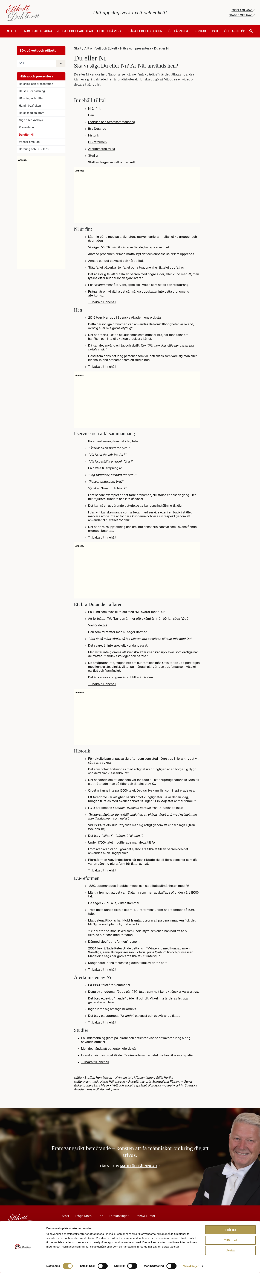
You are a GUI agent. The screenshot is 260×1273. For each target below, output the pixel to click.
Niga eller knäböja (31, 120)
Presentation (27, 127)
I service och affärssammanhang (111, 122)
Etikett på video (109, 31)
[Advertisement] (41, 215)
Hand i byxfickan (30, 105)
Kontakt (201, 31)
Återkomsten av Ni (101, 149)
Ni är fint (94, 108)
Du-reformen (97, 142)
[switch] (103, 1266)
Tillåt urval (230, 1240)
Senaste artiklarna (36, 31)
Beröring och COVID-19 (34, 149)
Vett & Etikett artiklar (74, 31)
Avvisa (230, 1250)
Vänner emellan (29, 142)
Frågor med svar (241, 15)
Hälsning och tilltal (31, 98)
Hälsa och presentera (135, 48)
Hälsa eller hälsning (32, 91)
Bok (215, 31)
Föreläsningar (242, 10)
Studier (93, 155)
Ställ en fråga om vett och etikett (111, 162)
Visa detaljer (191, 1266)
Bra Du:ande (97, 128)
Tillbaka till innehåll (102, 302)
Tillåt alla (230, 1229)
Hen (91, 115)
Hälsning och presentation (36, 84)
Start (11, 31)
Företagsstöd (234, 31)
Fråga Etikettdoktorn (144, 31)
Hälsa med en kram (31, 113)
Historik (93, 135)
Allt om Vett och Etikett (100, 48)
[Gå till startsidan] (46, 12)
